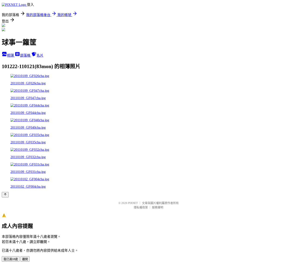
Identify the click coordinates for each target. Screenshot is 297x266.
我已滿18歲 (10, 259)
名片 (40, 55)
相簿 (11, 55)
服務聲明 (157, 207)
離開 (25, 259)
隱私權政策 (141, 207)
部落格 (25, 55)
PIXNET (133, 203)
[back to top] (5, 194)
